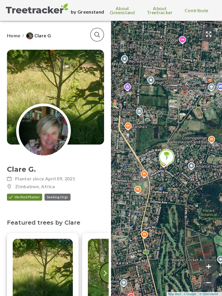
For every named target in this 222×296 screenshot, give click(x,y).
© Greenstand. (209, 294)
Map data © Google (182, 294)
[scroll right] (105, 273)
